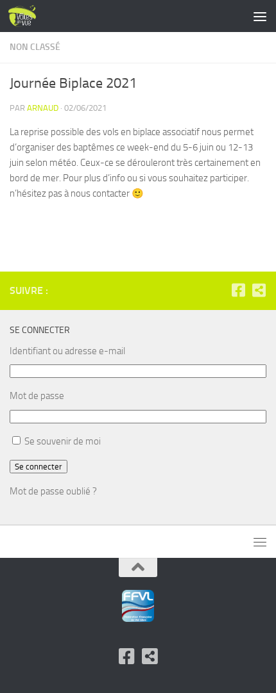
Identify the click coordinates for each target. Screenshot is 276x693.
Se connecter (38, 466)
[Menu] (260, 16)
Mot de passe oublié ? (53, 491)
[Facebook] (238, 290)
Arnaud (42, 108)
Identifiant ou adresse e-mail (67, 351)
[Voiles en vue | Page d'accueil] (26, 16)
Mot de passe (37, 396)
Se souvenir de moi (62, 441)
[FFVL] (258, 290)
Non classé (35, 47)
